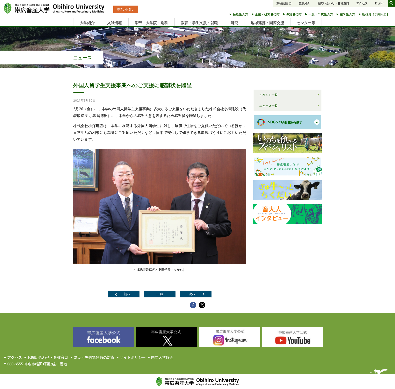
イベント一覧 (268, 95)
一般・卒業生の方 (320, 14)
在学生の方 (347, 14)
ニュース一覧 (268, 106)
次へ (192, 294)
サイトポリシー (133, 357)
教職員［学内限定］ (376, 14)
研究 (234, 22)
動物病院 (282, 3)
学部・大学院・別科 (151, 22)
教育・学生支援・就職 (199, 22)
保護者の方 (294, 14)
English (379, 3)
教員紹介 (304, 3)
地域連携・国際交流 (267, 22)
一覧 (159, 294)
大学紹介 (87, 22)
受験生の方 (240, 14)
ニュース (82, 58)
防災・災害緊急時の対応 (94, 357)
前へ (127, 294)
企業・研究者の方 (267, 14)
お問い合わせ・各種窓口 (333, 3)
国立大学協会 (162, 357)
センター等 (306, 22)
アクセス (362, 3)
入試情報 (114, 22)
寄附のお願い (125, 9)
